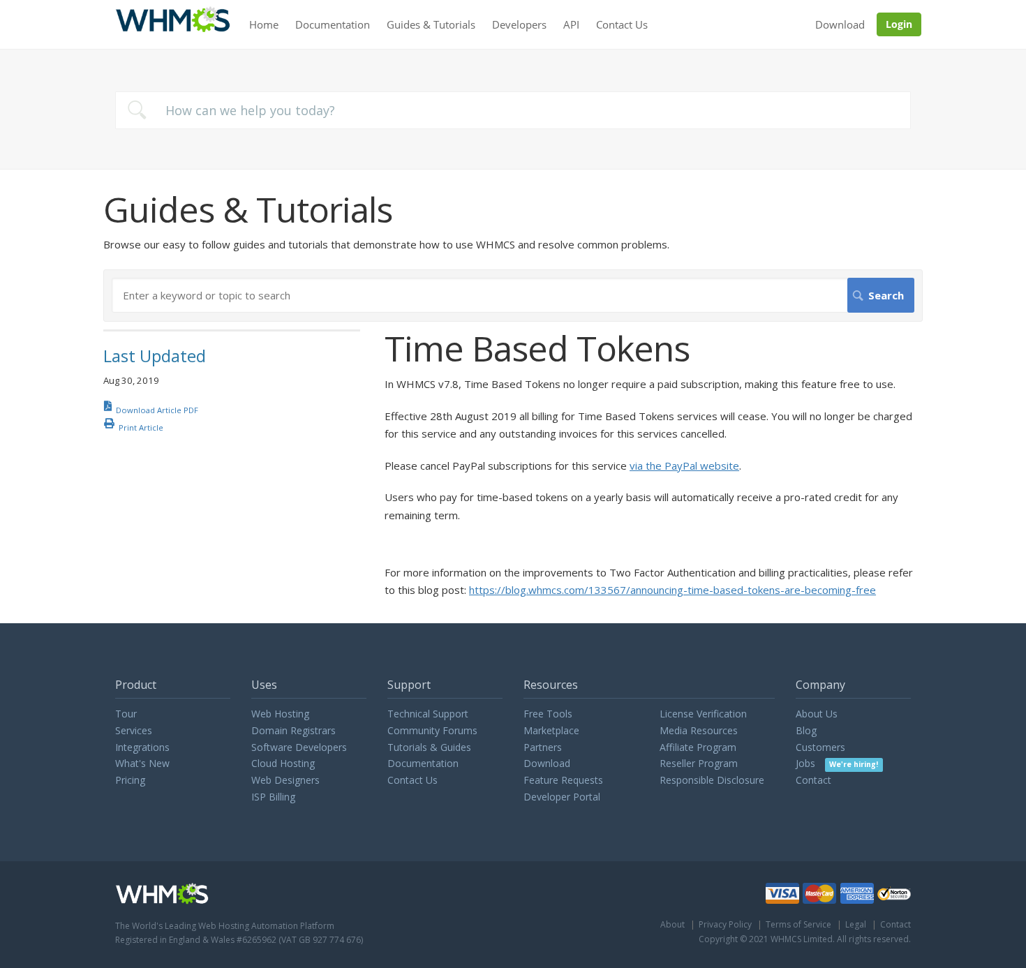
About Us (817, 713)
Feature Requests (563, 780)
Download (840, 24)
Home (263, 24)
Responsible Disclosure (712, 780)
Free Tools (547, 713)
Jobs (837, 763)
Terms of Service (798, 924)
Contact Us (622, 24)
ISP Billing (273, 796)
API (571, 24)
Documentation (332, 24)
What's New (142, 763)
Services (133, 730)
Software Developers (299, 747)
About (672, 924)
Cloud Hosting (283, 763)
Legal (855, 924)
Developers (519, 24)
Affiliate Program (698, 747)
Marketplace (551, 730)
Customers (820, 747)
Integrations (142, 747)
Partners (542, 747)
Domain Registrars (293, 730)
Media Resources (699, 730)
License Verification (703, 713)
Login (899, 24)
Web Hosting (280, 713)
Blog (806, 730)
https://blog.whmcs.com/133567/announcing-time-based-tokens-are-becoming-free (672, 590)
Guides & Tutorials (431, 24)
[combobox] (513, 110)
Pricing (130, 780)
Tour (126, 713)
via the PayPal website (684, 465)
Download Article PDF (157, 410)
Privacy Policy (725, 924)
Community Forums (432, 730)
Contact (813, 780)
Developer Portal (561, 796)
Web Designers (285, 780)
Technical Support (427, 713)
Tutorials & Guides (429, 747)
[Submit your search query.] (137, 110)
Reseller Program (699, 763)
